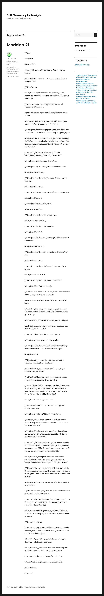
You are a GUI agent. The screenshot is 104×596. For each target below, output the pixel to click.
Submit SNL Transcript (82, 65)
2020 (8, 64)
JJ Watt (16, 69)
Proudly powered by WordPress (35, 587)
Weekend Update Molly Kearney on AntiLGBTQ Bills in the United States (86, 92)
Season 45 (13, 73)
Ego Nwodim (11, 67)
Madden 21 (18, 44)
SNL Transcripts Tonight (24, 15)
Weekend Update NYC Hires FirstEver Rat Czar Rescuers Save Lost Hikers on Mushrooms (86, 86)
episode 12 (10, 69)
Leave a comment (13, 76)
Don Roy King (11, 58)
